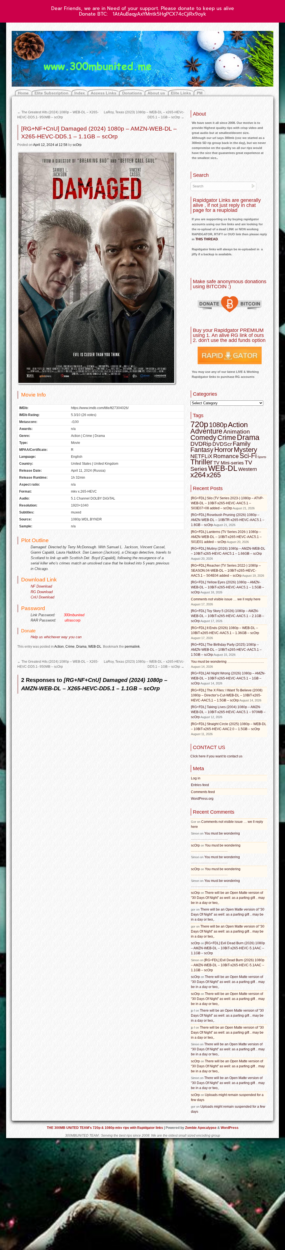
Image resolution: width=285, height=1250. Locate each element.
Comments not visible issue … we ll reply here (226, 599)
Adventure (206, 431)
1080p (218, 425)
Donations (132, 93)
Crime (70, 647)
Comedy (203, 437)
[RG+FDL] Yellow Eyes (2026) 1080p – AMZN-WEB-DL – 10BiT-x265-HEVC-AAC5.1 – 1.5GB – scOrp (227, 587)
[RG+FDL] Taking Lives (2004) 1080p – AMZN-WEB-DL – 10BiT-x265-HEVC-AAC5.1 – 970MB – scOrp (228, 712)
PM (200, 93)
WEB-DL (94, 647)
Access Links (103, 93)
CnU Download (42, 597)
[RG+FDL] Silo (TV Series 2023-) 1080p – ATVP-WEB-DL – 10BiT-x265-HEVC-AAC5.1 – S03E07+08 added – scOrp (227, 503)
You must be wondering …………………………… (227, 662)
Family (241, 443)
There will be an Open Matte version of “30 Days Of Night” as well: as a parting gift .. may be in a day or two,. (228, 898)
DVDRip (201, 444)
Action (59, 647)
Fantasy (201, 449)
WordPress (230, 1128)
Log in (195, 778)
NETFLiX (201, 456)
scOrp (77, 145)
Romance (226, 456)
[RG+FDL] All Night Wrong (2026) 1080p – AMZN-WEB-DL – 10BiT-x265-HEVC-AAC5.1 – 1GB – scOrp (228, 678)
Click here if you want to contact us (216, 756)
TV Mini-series (228, 463)
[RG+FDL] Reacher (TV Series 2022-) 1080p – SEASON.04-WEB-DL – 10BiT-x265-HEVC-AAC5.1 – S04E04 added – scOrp (226, 571)
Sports (261, 457)
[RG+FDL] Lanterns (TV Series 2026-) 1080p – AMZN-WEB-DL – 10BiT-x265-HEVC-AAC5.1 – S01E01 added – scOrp (226, 537)
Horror (223, 449)
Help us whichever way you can (56, 637)
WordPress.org (202, 799)
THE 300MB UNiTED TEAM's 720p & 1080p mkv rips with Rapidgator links (105, 1128)
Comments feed (203, 792)
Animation (236, 431)
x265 (214, 475)
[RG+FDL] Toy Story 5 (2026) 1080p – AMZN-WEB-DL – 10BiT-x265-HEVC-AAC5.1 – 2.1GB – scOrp (227, 616)
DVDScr (222, 444)
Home (23, 93)
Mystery (245, 449)
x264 (198, 475)
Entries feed (200, 785)
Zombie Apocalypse (201, 1128)
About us (156, 93)
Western (247, 469)
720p (199, 424)
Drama (81, 647)
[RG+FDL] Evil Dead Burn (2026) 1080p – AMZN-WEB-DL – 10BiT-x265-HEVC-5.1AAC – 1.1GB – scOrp (228, 948)
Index (79, 93)
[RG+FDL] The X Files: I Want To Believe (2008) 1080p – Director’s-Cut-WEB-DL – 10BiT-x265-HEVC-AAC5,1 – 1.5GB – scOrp (226, 695)
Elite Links (181, 93)
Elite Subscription (51, 93)
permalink (132, 647)
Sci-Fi (248, 455)
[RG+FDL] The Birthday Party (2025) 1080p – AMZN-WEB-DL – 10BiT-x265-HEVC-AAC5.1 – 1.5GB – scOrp (226, 650)
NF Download (41, 586)
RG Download (42, 592)
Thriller (201, 462)
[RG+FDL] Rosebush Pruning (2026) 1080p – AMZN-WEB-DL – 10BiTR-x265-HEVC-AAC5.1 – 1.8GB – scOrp (227, 520)
